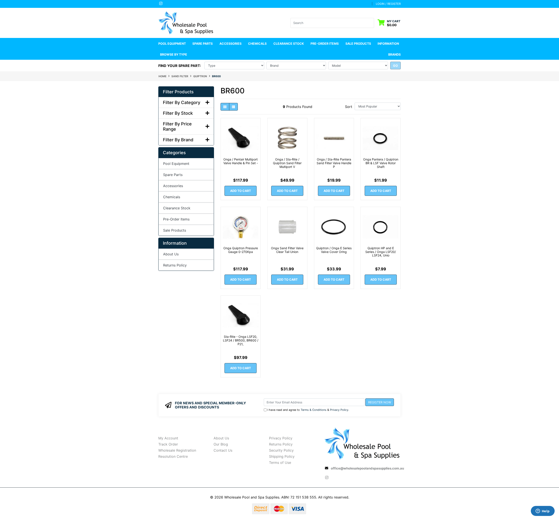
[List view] (233, 107)
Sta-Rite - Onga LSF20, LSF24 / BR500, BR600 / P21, (240, 340)
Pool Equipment (176, 163)
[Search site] (371, 23)
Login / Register (388, 3)
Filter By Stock (178, 113)
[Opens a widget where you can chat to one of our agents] (543, 511)
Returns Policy (175, 265)
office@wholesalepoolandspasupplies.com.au (367, 468)
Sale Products (358, 43)
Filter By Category (181, 102)
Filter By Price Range (177, 126)
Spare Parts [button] (202, 43)
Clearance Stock (288, 43)
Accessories (173, 186)
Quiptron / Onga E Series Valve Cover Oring (334, 250)
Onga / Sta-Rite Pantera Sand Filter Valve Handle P (334, 163)
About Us (171, 254)
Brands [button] (394, 54)
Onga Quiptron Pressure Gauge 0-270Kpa (240, 250)
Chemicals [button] (257, 43)
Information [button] (388, 43)
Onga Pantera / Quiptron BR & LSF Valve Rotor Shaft (380, 163)
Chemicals (171, 197)
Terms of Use (280, 462)
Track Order (168, 444)
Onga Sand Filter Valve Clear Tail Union (287, 250)
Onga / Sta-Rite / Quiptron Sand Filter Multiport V (287, 163)
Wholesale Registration (177, 450)
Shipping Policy (282, 456)
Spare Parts (173, 174)
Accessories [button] (230, 43)
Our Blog (221, 444)
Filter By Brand (178, 139)
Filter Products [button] (178, 91)
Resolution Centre (173, 456)
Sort (348, 106)
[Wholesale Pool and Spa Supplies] (186, 22)
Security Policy (281, 450)
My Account (168, 438)
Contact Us (223, 450)
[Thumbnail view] (225, 107)
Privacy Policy (339, 409)
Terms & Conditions (313, 409)
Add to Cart (240, 191)
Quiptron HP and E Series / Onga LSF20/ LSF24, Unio (380, 251)
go (395, 65)
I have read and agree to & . (308, 409)
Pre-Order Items (325, 43)
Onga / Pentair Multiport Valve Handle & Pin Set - (240, 161)
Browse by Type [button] (173, 54)
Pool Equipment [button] (172, 43)
